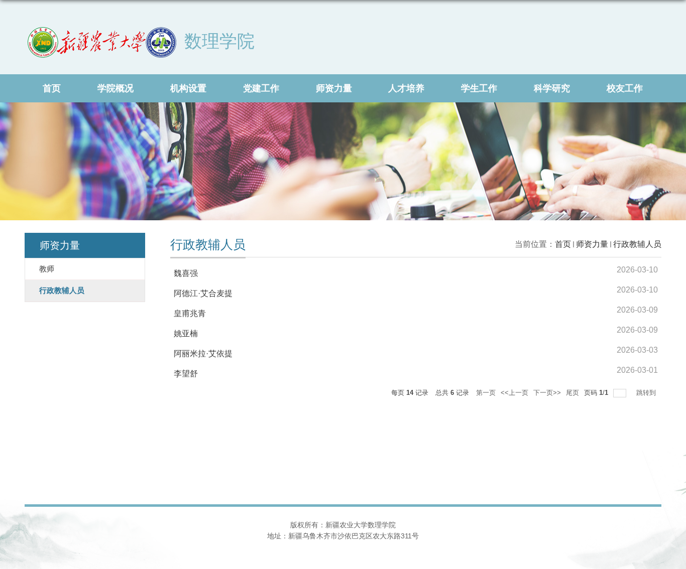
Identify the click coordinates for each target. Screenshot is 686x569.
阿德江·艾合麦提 (203, 293)
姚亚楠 (186, 333)
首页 (52, 88)
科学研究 (552, 88)
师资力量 (334, 88)
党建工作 (261, 88)
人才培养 (406, 88)
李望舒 (186, 373)
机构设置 (188, 88)
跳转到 (647, 392)
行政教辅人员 (637, 244)
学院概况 (115, 88)
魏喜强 (186, 273)
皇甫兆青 (190, 313)
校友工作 (625, 88)
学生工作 (479, 88)
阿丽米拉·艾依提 (203, 353)
